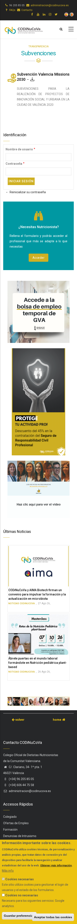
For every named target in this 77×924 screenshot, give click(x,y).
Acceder (39, 257)
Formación (10, 829)
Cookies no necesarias (21, 895)
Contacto (26, 10)
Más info (8, 870)
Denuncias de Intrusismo (19, 836)
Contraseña (14, 163)
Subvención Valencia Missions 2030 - (43, 77)
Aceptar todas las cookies (53, 917)
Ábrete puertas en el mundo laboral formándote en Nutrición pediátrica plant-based (37, 663)
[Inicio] (23, 28)
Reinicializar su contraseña (28, 192)
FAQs (12, 10)
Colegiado (10, 816)
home (57, 720)
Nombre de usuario (19, 149)
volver (19, 720)
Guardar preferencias (19, 915)
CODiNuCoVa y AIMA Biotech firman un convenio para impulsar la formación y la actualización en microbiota (37, 594)
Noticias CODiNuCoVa (21, 603)
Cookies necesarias (19, 879)
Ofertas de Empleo (16, 823)
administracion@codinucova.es (50, 5)
